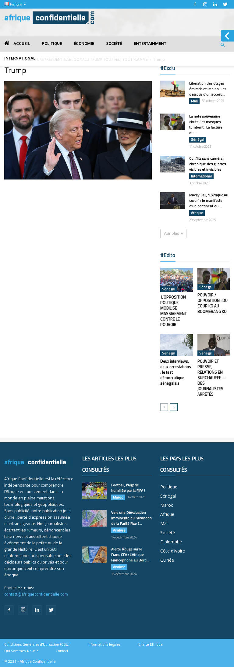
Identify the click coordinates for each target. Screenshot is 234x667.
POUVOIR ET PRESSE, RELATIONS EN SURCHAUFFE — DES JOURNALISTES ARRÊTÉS (212, 377)
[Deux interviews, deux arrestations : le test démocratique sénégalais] (176, 345)
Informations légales (103, 644)
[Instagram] (205, 4)
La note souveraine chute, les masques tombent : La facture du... (205, 124)
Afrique (197, 213)
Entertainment (150, 43)
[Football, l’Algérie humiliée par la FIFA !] (94, 490)
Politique (52, 43)
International (19, 58)
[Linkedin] (215, 4)
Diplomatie (171, 542)
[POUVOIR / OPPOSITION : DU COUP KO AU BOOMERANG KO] (213, 279)
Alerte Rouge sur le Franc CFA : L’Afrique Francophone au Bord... (130, 554)
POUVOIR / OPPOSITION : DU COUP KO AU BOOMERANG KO (212, 303)
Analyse (119, 530)
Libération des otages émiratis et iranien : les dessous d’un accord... (207, 88)
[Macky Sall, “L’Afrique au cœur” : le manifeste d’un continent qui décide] (172, 200)
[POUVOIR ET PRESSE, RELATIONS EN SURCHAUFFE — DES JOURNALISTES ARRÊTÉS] (213, 345)
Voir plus (171, 233)
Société (114, 43)
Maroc (118, 497)
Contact (62, 651)
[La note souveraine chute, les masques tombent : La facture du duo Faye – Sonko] (172, 122)
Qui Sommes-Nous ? (21, 651)
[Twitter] (225, 4)
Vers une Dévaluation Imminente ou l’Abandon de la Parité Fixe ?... (131, 517)
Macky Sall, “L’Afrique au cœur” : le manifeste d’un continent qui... (208, 200)
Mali (194, 101)
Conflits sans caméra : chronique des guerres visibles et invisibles (207, 163)
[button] (222, 45)
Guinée (167, 560)
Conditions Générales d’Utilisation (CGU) (36, 644)
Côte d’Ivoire (172, 551)
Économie (84, 43)
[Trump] (78, 178)
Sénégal (197, 139)
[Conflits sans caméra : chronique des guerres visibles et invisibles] (172, 164)
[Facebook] (195, 4)
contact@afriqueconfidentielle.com (36, 594)
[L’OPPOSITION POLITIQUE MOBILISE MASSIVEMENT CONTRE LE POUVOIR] (176, 280)
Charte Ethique (150, 644)
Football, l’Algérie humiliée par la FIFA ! (128, 487)
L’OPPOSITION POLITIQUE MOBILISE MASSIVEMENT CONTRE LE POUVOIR (173, 311)
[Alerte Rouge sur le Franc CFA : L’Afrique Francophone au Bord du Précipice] (94, 554)
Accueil (21, 43)
